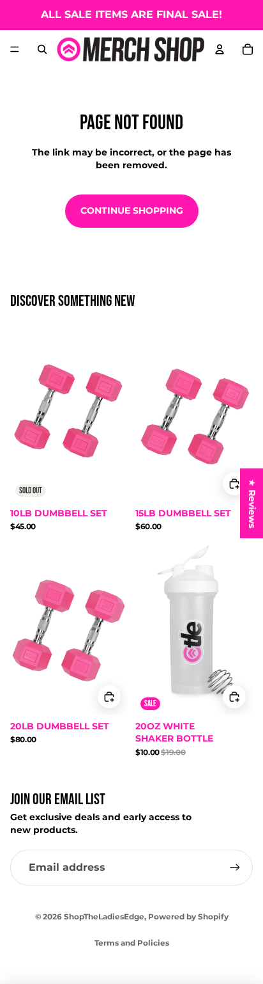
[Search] (42, 49)
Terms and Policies (131, 943)
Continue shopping (131, 210)
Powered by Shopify (188, 916)
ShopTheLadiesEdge (104, 916)
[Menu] (14, 49)
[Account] (220, 49)
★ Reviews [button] (252, 503)
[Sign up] (235, 867)
